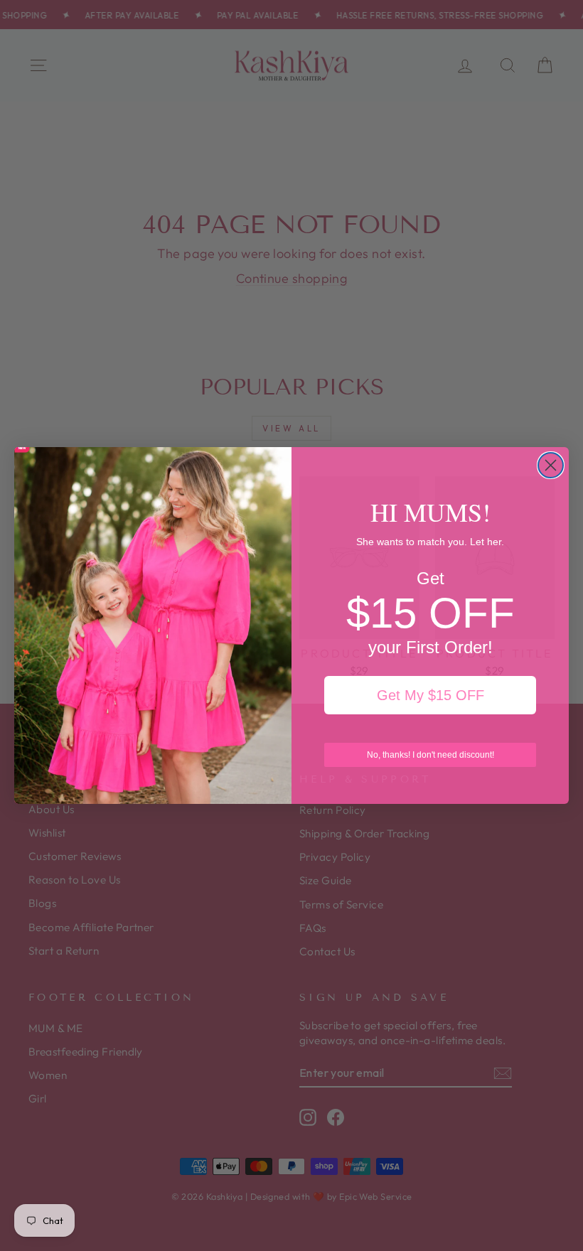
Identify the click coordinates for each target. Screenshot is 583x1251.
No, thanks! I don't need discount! (430, 755)
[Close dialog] (550, 465)
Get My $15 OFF (430, 695)
